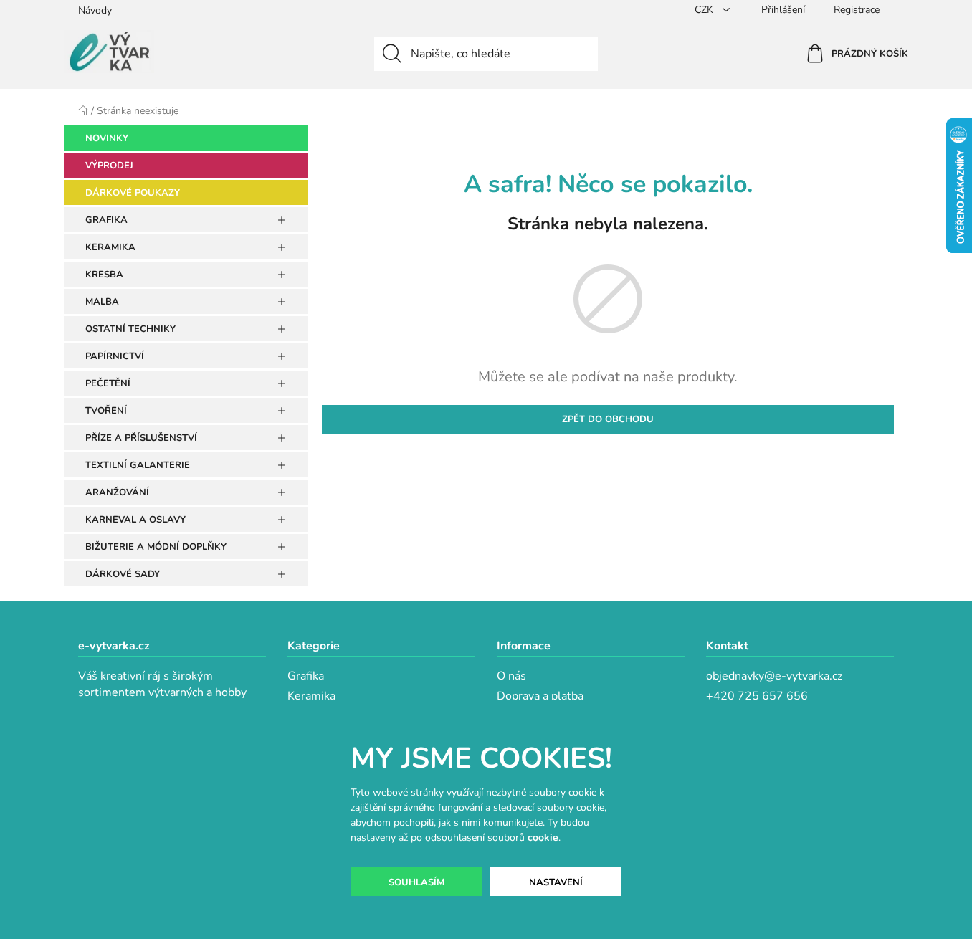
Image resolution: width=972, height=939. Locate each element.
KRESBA (104, 274)
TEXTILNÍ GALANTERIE (137, 465)
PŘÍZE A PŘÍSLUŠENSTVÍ (141, 438)
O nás (511, 676)
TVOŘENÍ (106, 410)
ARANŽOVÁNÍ (117, 492)
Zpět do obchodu (608, 419)
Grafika (305, 676)
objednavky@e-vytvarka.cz (774, 676)
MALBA (102, 301)
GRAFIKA (106, 220)
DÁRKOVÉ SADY (122, 574)
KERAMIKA (110, 247)
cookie (543, 837)
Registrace (857, 9)
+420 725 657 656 (757, 696)
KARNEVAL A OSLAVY (135, 519)
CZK (705, 9)
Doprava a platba (540, 696)
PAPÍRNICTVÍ (114, 356)
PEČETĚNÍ (107, 383)
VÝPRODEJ (109, 165)
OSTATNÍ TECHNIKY (130, 329)
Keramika (311, 696)
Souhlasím (416, 882)
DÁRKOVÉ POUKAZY (132, 192)
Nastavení (556, 882)
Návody (95, 10)
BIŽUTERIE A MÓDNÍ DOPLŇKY (156, 546)
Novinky (106, 138)
